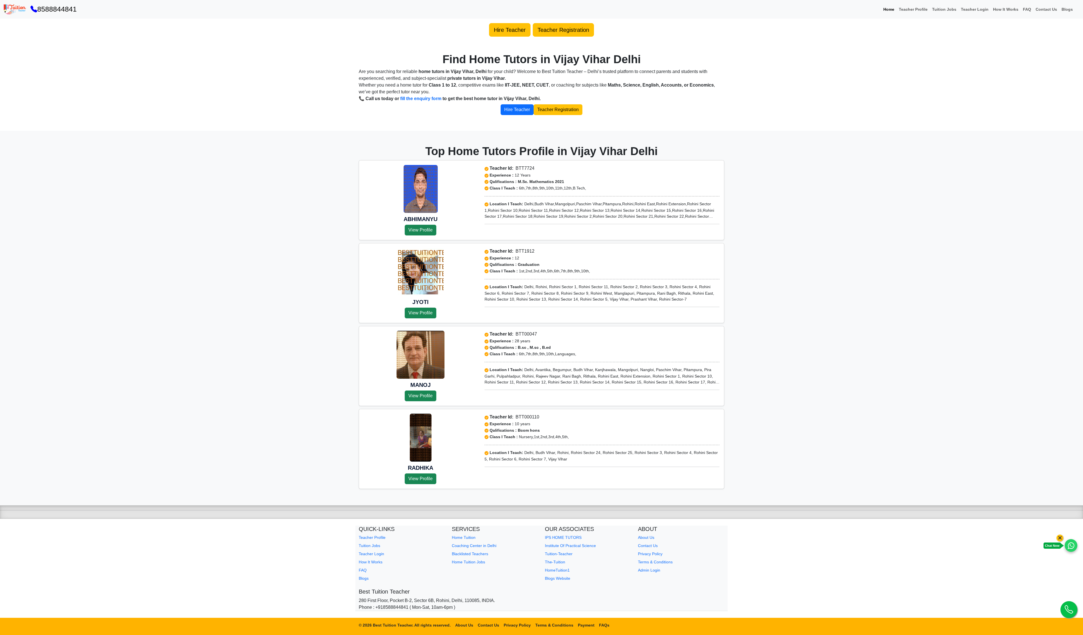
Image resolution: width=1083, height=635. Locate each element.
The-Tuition (555, 562)
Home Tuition (464, 537)
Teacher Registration (563, 30)
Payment (586, 625)
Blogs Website (557, 578)
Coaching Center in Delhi (474, 545)
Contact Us (1046, 9)
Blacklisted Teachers (470, 554)
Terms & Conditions (655, 562)
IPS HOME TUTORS (563, 537)
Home (888, 9)
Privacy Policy (650, 554)
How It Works (1005, 9)
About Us (646, 537)
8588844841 (57, 9)
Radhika (420, 468)
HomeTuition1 (557, 570)
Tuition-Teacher (559, 554)
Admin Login (649, 570)
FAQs (604, 625)
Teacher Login (975, 9)
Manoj (420, 385)
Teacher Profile (913, 9)
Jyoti (420, 302)
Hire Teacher (510, 30)
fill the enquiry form (420, 98)
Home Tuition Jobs (468, 562)
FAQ (1027, 9)
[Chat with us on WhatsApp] (1071, 545)
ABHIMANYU (420, 219)
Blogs (1067, 9)
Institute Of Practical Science (570, 545)
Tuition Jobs (944, 9)
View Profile (420, 230)
